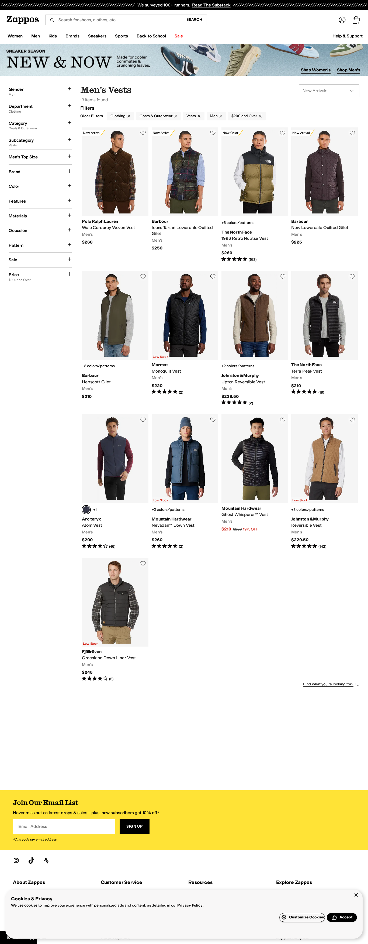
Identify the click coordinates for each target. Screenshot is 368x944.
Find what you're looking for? (328, 684)
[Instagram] (16, 860)
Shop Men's (348, 69)
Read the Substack (211, 5)
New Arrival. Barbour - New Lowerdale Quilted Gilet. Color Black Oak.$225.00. (324, 194)
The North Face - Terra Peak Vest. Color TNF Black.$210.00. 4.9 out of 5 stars (324, 338)
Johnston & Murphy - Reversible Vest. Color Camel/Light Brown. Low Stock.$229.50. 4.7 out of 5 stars (324, 481)
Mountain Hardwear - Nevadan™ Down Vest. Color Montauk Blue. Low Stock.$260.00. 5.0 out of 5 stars (185, 481)
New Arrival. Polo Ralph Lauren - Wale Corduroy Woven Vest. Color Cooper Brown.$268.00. (115, 194)
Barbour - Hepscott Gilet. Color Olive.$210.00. (115, 338)
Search (194, 19)
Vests (191, 116)
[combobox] (113, 20)
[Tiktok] (31, 860)
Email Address (32, 826)
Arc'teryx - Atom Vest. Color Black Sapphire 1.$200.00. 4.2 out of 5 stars (115, 481)
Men (214, 116)
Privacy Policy (189, 905)
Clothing (118, 116)
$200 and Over (244, 116)
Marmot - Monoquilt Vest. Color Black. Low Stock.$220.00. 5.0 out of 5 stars (185, 338)
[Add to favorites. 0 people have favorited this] (143, 133)
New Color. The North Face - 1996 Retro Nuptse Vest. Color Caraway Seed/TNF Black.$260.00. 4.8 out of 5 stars (254, 194)
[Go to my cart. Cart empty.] (356, 20)
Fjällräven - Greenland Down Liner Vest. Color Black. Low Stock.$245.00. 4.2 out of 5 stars (115, 620)
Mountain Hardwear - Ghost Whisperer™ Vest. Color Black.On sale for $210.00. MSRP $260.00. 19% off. (254, 481)
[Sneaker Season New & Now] (184, 60)
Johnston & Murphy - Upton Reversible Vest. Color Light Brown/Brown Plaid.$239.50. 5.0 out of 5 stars (254, 338)
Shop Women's (316, 69)
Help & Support (347, 36)
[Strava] (46, 860)
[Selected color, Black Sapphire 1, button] (86, 509)
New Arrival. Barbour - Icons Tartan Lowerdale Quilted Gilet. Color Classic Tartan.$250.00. (185, 194)
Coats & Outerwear (156, 116)
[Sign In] (342, 20)
